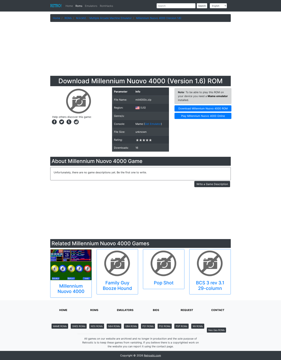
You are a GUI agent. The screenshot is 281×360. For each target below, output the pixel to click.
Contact (217, 310)
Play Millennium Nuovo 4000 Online (203, 116)
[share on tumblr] (68, 121)
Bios (156, 310)
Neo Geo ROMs (216, 330)
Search (202, 5)
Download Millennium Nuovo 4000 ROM (203, 108)
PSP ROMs (181, 326)
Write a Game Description (212, 184)
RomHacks (106, 5)
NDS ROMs (97, 326)
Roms (78, 5)
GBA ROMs (131, 326)
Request (187, 310)
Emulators (91, 5)
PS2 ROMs (164, 326)
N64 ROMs (114, 326)
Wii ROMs (198, 326)
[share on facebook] (54, 121)
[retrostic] (56, 5)
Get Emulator (153, 123)
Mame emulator (218, 96)
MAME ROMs (60, 326)
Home (70, 5)
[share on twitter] (61, 121)
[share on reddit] (75, 121)
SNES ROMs (78, 326)
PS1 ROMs (148, 326)
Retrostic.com (152, 355)
